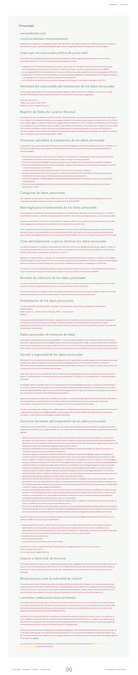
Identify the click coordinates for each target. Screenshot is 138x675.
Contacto (124, 4)
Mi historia (113, 4)
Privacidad (26, 669)
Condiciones (45, 669)
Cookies (35, 669)
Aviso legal (16, 669)
